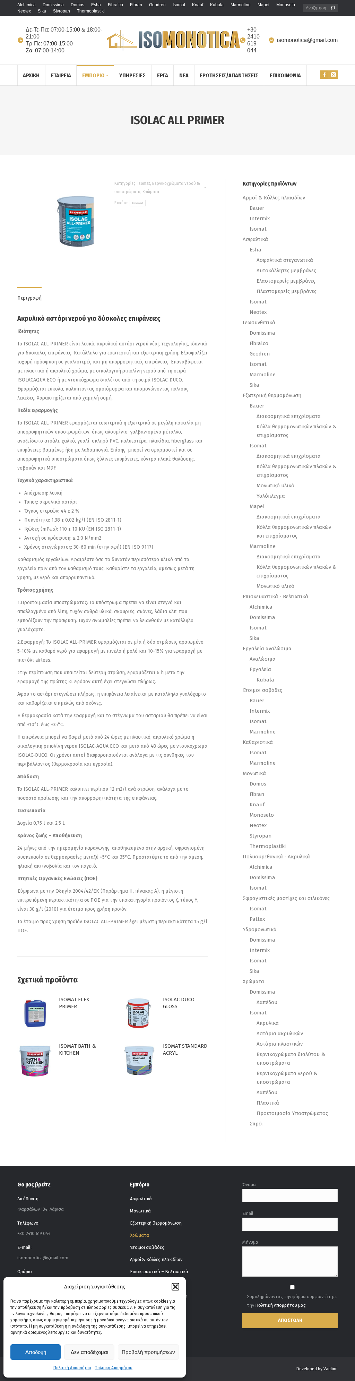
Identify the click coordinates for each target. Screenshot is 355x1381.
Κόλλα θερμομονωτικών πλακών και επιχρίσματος (294, 531)
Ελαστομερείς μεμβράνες (286, 281)
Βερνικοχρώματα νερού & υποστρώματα (287, 1077)
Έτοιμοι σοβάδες (262, 690)
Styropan (261, 836)
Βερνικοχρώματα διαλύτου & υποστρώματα (291, 1058)
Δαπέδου (267, 1002)
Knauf (257, 804)
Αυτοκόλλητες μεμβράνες (286, 270)
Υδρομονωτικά (260, 929)
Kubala (265, 680)
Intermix (260, 218)
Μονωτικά (254, 773)
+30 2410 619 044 (253, 40)
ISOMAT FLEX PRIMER (74, 1003)
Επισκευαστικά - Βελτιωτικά (275, 596)
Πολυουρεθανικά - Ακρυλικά (276, 857)
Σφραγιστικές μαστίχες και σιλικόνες (286, 898)
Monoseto (262, 815)
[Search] (333, 8)
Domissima (262, 333)
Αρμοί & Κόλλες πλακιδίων (274, 198)
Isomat (144, 183)
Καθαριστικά (258, 742)
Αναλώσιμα (263, 659)
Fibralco (259, 343)
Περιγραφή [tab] (29, 298)
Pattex (257, 919)
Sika (254, 385)
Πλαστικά (268, 1103)
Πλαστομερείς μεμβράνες (287, 291)
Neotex (258, 312)
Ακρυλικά (268, 1023)
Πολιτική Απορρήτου (72, 1367)
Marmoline (263, 374)
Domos (258, 784)
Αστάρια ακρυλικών (280, 1033)
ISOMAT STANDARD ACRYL (185, 1049)
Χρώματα (150, 191)
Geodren (260, 354)
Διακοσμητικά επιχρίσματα (289, 416)
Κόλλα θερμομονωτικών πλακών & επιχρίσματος (297, 430)
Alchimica (261, 607)
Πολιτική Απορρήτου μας (280, 1305)
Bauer (257, 208)
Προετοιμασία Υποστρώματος (292, 1113)
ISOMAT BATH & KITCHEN (77, 1049)
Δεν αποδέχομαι (89, 1352)
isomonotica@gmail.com (307, 40)
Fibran (257, 794)
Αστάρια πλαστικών (280, 1044)
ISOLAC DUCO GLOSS (178, 1003)
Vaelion (330, 1368)
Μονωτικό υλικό (275, 485)
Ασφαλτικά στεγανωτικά (285, 260)
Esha (255, 250)
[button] (175, 1286)
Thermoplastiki (268, 846)
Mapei (257, 506)
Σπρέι (256, 1124)
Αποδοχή (35, 1352)
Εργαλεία (260, 669)
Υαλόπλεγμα (271, 496)
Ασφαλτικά (255, 239)
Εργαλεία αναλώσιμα (267, 648)
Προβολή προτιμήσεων (148, 1352)
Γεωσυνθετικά (259, 322)
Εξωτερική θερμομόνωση (272, 395)
